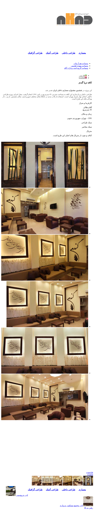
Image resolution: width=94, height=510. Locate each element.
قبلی (91, 472)
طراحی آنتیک (52, 53)
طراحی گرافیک (35, 53)
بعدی (88, 472)
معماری (82, 53)
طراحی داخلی (68, 53)
